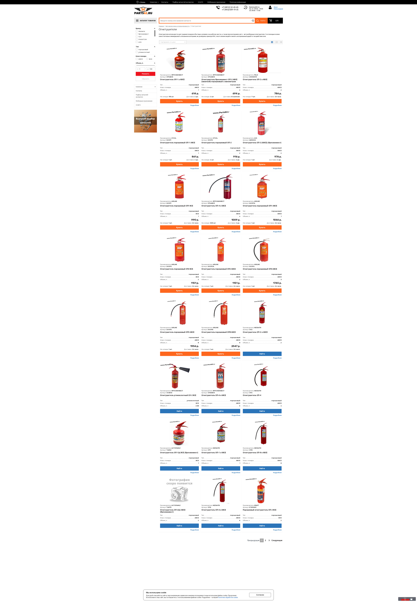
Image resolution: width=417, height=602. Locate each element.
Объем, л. (139, 63)
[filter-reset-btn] (145, 79)
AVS (139, 42)
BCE (150, 59)
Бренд (138, 28)
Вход (276, 7)
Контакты (164, 2)
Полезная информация (238, 2)
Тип (137, 47)
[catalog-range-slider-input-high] (150, 69)
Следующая (276, 540)
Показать (145, 74)
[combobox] (172, 42)
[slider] (136, 65)
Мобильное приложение (216, 2)
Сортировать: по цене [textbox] (168, 42)
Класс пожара (141, 56)
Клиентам (153, 2)
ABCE (140, 59)
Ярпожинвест (143, 34)
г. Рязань (142, 2)
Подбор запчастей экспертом (183, 2)
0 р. (277, 21)
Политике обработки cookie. (228, 597)
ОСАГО (200, 2)
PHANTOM (142, 39)
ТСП (139, 37)
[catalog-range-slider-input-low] (140, 69)
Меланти (141, 31)
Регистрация (278, 9)
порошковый (143, 49)
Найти (262, 21)
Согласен (260, 595)
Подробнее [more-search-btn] (194, 105)
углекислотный (144, 52)
